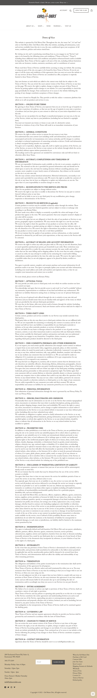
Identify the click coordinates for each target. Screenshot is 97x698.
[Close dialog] (83, 330)
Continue (48, 358)
